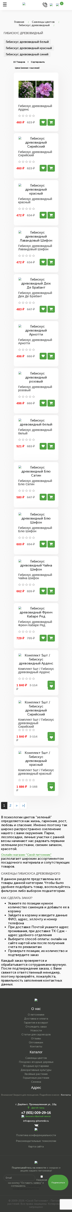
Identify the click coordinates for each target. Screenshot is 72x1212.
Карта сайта (36, 1146)
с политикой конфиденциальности (27, 1187)
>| (23, 806)
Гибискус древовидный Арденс (35, 107)
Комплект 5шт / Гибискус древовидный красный (36, 771)
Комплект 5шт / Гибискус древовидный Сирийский (36, 723)
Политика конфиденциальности (36, 1135)
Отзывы (36, 1038)
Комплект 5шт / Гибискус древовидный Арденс (36, 670)
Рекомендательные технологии (36, 1141)
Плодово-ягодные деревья (36, 1062)
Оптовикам (36, 1042)
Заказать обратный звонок (38, 1116)
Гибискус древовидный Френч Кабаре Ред (35, 623)
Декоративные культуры (36, 1070)
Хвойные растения (36, 1074)
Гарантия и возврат (36, 1022)
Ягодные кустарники (36, 1066)
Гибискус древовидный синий (27, 54)
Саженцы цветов (43, 21)
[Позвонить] (45, 5)
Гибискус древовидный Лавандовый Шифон (35, 247)
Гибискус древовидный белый (27, 42)
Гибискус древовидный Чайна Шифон (35, 576)
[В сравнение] (43, 122)
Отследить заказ (36, 1026)
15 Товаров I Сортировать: (29, 62)
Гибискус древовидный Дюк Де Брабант (35, 294)
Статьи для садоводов (36, 1034)
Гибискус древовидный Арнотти (35, 341)
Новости (36, 1030)
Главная (19, 21)
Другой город (37, 1108)
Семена (36, 1081)
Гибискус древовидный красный (29, 48)
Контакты (36, 1046)
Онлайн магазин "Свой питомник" (26, 855)
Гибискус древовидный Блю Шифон (35, 529)
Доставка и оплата (36, 1018)
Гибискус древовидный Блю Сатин (35, 482)
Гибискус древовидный (34, 25)
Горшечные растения (36, 1077)
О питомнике (36, 1014)
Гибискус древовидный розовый (35, 388)
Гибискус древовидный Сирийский (35, 153)
